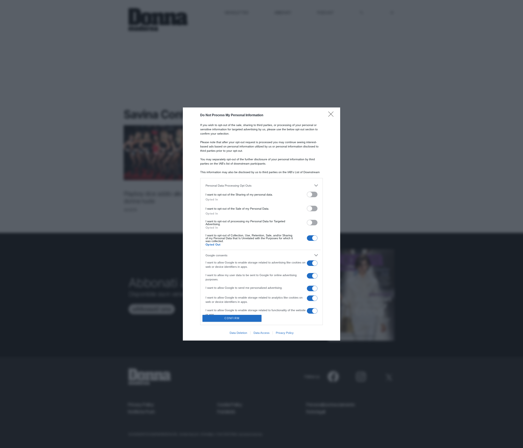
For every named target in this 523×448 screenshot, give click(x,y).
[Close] (332, 115)
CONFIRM (232, 318)
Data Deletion (238, 332)
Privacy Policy (285, 332)
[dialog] (261, 223)
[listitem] (261, 185)
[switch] (312, 194)
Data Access (261, 332)
